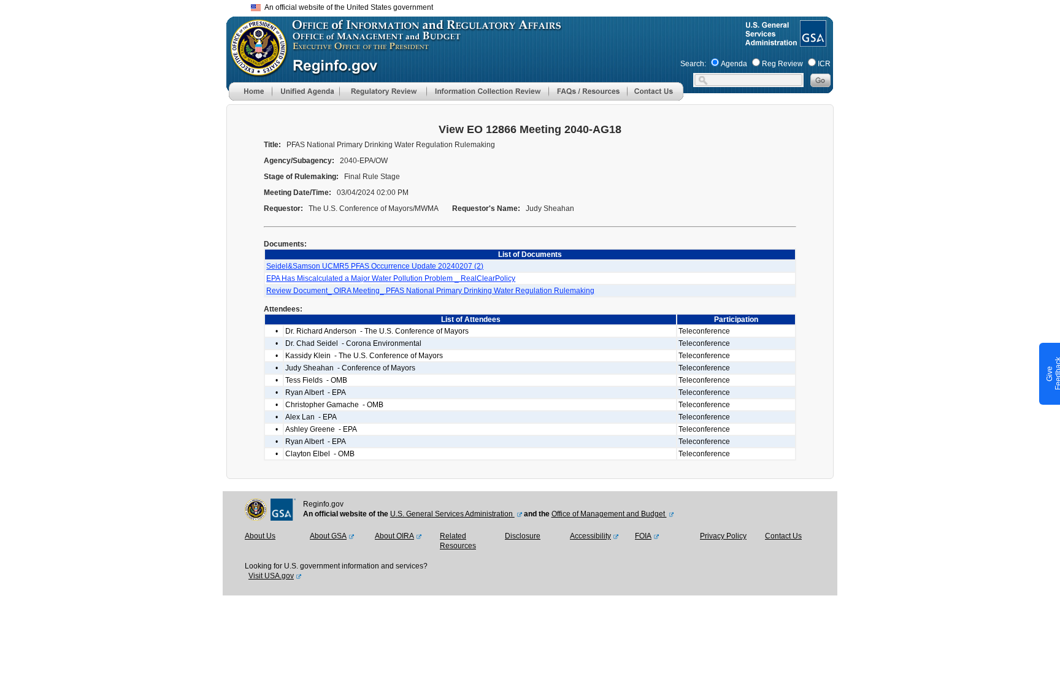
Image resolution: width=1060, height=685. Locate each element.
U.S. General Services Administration (452, 514)
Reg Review (782, 63)
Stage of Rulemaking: (302, 176)
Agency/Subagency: (300, 160)
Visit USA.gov (271, 576)
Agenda (734, 63)
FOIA (643, 536)
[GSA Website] (812, 41)
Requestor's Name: (487, 208)
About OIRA (394, 536)
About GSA (328, 536)
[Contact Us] (655, 98)
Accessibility (590, 536)
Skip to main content (537, 6)
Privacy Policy (723, 536)
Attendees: (284, 309)
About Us (260, 536)
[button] (305, 91)
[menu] (305, 91)
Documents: (286, 244)
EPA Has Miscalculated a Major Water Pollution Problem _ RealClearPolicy (390, 278)
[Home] (250, 98)
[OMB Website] (254, 70)
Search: (693, 63)
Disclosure (522, 536)
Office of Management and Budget (609, 514)
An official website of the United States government (347, 7)
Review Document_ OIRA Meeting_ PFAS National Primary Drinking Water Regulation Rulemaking (430, 290)
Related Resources (458, 541)
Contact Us (783, 536)
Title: (273, 144)
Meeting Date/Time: (298, 192)
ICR (824, 63)
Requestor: (284, 208)
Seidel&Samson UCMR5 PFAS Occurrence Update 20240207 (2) (374, 266)
